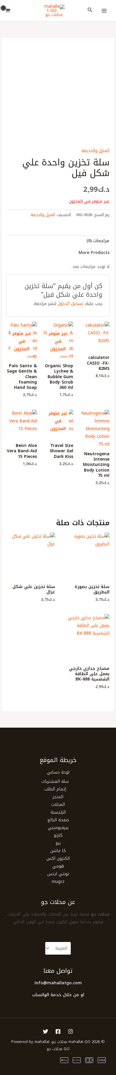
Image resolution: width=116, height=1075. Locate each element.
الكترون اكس (58, 858)
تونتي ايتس (58, 874)
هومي (58, 866)
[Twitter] (45, 1031)
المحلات (58, 805)
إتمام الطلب (55, 789)
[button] (89, 11)
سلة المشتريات (55, 781)
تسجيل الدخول (70, 304)
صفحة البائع (58, 820)
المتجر (58, 797)
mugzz (58, 882)
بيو (58, 843)
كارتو (58, 835)
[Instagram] (70, 1031)
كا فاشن (58, 851)
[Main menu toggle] (104, 11)
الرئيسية (58, 812)
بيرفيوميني (58, 828)
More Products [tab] (94, 253)
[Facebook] (58, 1031)
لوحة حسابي (58, 772)
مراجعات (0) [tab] (98, 241)
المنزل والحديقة (95, 151)
